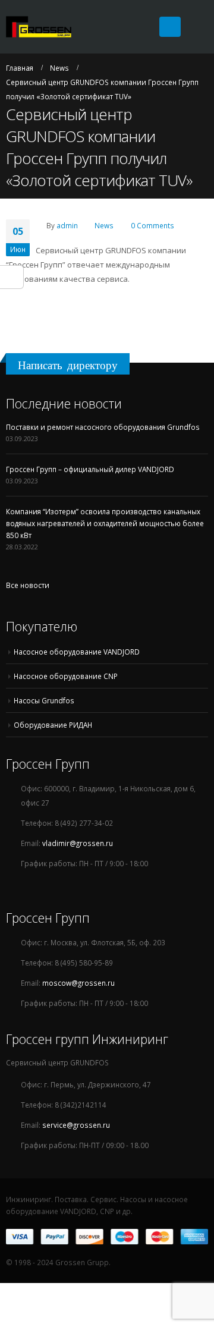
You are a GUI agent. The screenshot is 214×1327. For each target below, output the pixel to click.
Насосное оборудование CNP (66, 676)
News (104, 225)
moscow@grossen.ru (78, 983)
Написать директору (68, 365)
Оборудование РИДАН (53, 724)
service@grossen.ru (76, 1125)
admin (67, 225)
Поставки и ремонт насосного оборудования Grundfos (103, 427)
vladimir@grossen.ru (77, 843)
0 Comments (152, 225)
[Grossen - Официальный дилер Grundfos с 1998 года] (38, 27)
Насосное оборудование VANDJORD (77, 651)
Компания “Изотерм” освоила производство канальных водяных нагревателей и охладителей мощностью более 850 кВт (105, 523)
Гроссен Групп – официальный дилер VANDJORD (90, 469)
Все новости (27, 585)
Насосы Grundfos (44, 700)
